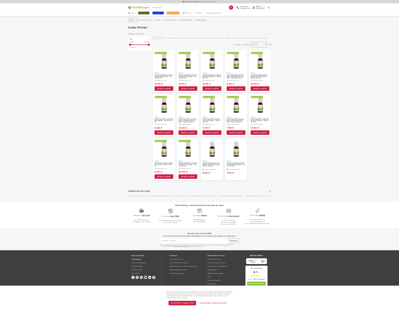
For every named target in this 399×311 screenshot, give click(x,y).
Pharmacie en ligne (145, 20)
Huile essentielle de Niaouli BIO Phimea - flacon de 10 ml (164, 120)
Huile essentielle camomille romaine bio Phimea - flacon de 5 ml (188, 164)
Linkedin (149, 277)
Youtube (145, 277)
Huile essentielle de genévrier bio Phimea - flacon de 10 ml (211, 120)
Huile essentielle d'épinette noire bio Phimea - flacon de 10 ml (260, 120)
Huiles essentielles (185, 20)
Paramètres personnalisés (213, 303)
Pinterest (153, 277)
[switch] (263, 261)
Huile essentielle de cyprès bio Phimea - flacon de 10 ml (164, 164)
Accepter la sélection (182, 303)
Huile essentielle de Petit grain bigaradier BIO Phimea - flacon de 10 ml (235, 76)
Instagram (137, 277)
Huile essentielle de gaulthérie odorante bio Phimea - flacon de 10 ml (235, 120)
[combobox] (192, 7)
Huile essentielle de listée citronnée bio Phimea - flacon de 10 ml (236, 164)
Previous (266, 191)
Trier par (246, 44)
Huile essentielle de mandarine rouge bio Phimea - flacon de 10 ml (212, 164)
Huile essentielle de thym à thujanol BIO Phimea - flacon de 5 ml (188, 76)
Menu (133, 13)
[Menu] (265, 259)
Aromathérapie (169, 20)
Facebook (133, 277)
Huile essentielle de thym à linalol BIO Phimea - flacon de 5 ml (212, 76)
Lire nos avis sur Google (256, 283)
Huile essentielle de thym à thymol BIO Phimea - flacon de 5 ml (164, 76)
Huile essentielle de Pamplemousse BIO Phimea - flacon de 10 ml (259, 76)
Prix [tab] (131, 39)
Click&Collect (212, 270)
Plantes (158, 20)
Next (269, 191)
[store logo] (138, 7)
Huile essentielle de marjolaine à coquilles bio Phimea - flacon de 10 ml (188, 120)
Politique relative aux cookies (177, 298)
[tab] (139, 33)
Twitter (141, 277)
